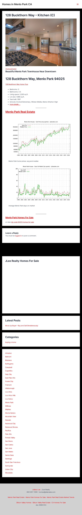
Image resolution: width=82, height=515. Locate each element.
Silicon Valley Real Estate (41, 503)
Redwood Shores (11, 427)
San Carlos (9, 445)
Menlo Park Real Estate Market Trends (60, 497)
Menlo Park (9, 402)
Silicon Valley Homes (23, 503)
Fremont (8, 385)
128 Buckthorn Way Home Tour (16, 84)
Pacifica (8, 431)
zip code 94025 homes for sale (22, 222)
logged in (18, 236)
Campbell (8, 367)
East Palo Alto (10, 378)
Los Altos (8, 392)
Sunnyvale (9, 466)
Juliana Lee (36, 490)
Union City (9, 469)
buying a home (10, 342)
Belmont (8, 357)
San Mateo (9, 452)
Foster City (9, 381)
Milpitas (8, 409)
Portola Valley (10, 438)
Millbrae (8, 406)
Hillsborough (9, 388)
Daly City (8, 374)
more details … (15, 104)
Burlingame (9, 364)
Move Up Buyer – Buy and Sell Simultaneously (21, 326)
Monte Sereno (10, 413)
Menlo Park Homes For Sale (19, 217)
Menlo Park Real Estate (20, 111)
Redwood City (10, 424)
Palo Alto (8, 434)
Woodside (8, 473)
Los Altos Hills (10, 395)
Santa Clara (9, 455)
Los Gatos (9, 399)
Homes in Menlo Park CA (17, 4)
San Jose (8, 448)
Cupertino (8, 371)
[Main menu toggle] (77, 4)
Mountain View (10, 416)
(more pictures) (10, 69)
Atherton (8, 353)
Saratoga (8, 459)
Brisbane (8, 360)
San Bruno (9, 441)
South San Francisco (12, 462)
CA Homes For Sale (59, 503)
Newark (8, 420)
